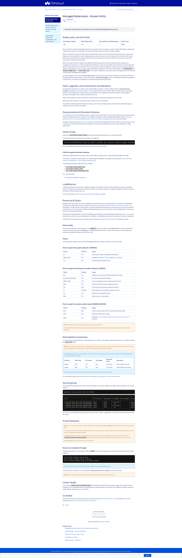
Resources (134, 3)
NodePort (101, 257)
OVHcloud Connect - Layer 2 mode (74, 534)
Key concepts (79, 9)
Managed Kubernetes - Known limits (52, 20)
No (102, 514)
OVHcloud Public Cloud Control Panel (118, 205)
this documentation (110, 219)
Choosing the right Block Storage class (76, 177)
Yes (95, 514)
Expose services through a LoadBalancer (90, 194)
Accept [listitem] (147, 555)
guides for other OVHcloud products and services (82, 500)
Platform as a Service (56, 9)
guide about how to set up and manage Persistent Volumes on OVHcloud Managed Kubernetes (89, 119)
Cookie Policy (121, 555)
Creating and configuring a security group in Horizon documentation (101, 376)
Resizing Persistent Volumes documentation (95, 146)
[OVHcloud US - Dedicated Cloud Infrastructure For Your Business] (54, 3)
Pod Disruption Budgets (81, 91)
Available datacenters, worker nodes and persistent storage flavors (52, 28)
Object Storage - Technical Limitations (75, 531)
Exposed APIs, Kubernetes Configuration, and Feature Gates (51, 38)
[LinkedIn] (67, 505)
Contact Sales (121, 3)
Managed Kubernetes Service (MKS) (69, 9)
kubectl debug (67, 79)
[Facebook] (63, 505)
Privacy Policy (113, 555)
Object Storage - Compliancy (73, 540)
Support (128, 3)
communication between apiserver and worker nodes (113, 317)
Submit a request (105, 521)
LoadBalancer (112, 257)
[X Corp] (65, 505)
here (128, 555)
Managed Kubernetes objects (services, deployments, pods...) (81, 528)
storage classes (84, 122)
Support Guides (48, 9)
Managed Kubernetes (100, 498)
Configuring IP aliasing (71, 537)
